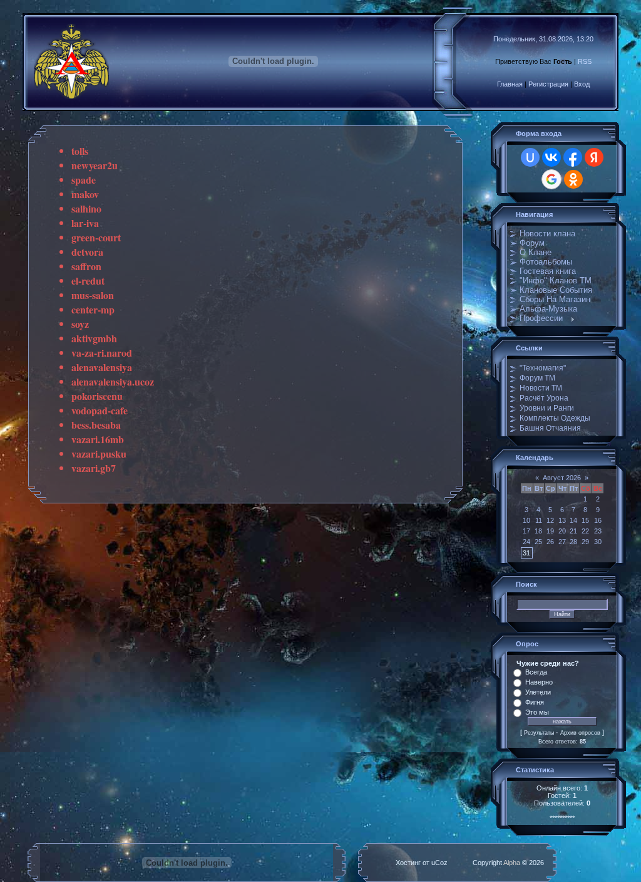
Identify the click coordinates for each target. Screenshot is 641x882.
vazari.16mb (97, 439)
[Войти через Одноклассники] (573, 179)
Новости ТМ (541, 388)
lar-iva (85, 223)
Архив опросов (580, 733)
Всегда (536, 672)
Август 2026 (562, 477)
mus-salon (92, 295)
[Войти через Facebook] (572, 157)
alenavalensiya (101, 367)
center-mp (93, 309)
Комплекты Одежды (555, 418)
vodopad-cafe (99, 410)
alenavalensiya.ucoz (112, 381)
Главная (510, 84)
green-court (96, 237)
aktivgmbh (94, 338)
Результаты (539, 733)
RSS (585, 61)
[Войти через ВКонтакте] (551, 157)
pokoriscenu (97, 396)
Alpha (511, 862)
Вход (582, 84)
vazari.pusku (98, 453)
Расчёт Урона (544, 398)
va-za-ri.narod (101, 352)
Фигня (534, 702)
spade (83, 179)
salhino (86, 208)
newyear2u (94, 165)
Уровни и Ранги (547, 408)
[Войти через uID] (530, 157)
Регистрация (548, 84)
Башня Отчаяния (550, 428)
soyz (80, 324)
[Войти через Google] (551, 179)
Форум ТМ (537, 378)
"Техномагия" (543, 368)
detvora (87, 251)
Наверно (539, 682)
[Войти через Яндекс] (594, 157)
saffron (86, 266)
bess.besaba (96, 424)
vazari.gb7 (93, 468)
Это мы (537, 712)
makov (85, 194)
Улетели (538, 692)
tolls (79, 151)
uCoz (439, 862)
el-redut (88, 280)
